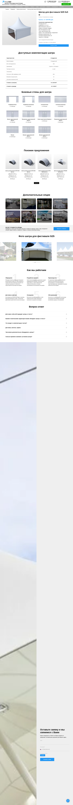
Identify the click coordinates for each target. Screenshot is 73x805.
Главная (7, 9)
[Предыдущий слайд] (18, 251)
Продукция (13, 9)
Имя (41, 740)
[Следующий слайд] (54, 251)
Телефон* (42, 747)
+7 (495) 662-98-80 (51, 1)
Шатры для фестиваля (21, 9)
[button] (61, 228)
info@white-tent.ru (65, 1)
